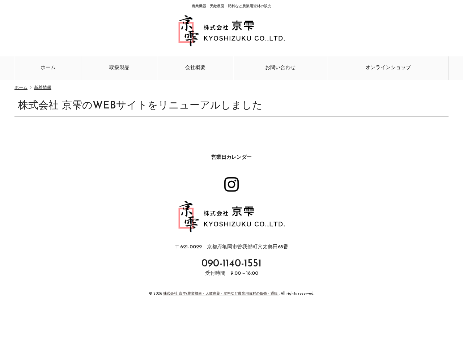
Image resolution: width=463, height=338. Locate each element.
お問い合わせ (280, 67)
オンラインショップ (388, 67)
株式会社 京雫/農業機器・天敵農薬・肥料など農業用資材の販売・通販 (221, 294)
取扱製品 (119, 67)
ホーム (48, 67)
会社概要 (195, 67)
